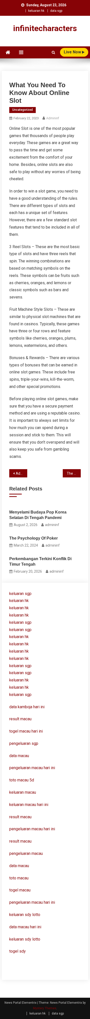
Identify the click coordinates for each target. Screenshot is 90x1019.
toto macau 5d (21, 780)
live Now (73, 52)
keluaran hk (36, 11)
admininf (52, 118)
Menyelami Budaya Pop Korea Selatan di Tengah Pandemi (37, 515)
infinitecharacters (45, 28)
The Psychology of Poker (33, 538)
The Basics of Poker (73, 473)
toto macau (18, 878)
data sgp (56, 11)
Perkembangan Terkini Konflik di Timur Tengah (40, 561)
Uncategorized (22, 110)
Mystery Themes (44, 1008)
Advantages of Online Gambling (21, 473)
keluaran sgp (20, 593)
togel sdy (17, 951)
